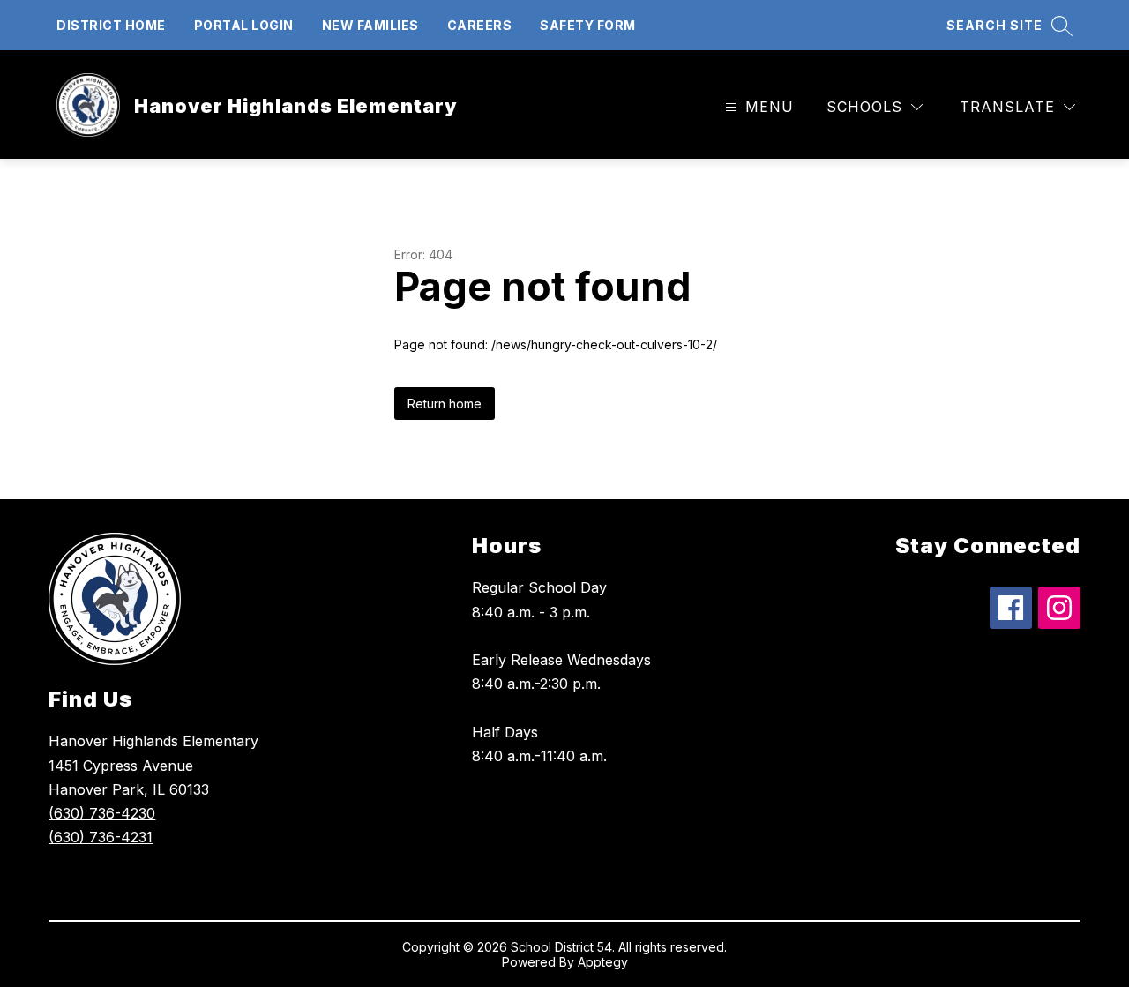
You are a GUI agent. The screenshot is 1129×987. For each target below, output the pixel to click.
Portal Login (244, 25)
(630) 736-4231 (101, 837)
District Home (111, 25)
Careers (479, 25)
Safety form (588, 25)
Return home (444, 403)
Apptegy (603, 961)
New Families (370, 25)
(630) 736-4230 (102, 813)
